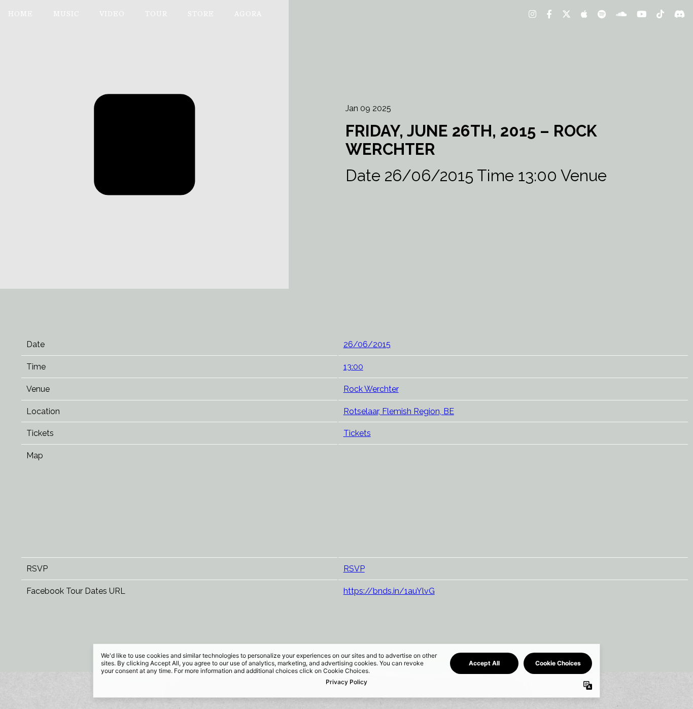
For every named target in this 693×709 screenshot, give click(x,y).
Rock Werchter (371, 389)
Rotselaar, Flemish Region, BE (398, 411)
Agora (248, 14)
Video (112, 14)
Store (201, 14)
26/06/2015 (367, 344)
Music (66, 14)
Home (20, 14)
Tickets (357, 433)
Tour (156, 14)
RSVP (354, 568)
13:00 (353, 367)
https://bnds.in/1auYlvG (389, 591)
